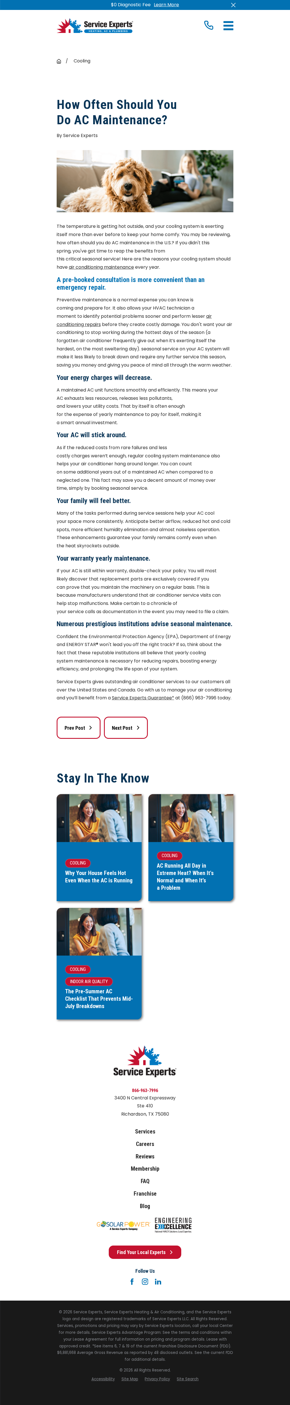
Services (145, 1131)
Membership (145, 1169)
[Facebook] (132, 1281)
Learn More (166, 4)
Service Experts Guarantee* (143, 698)
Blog (145, 1206)
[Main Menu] (228, 26)
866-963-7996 (145, 1090)
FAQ (145, 1181)
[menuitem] (103, 1379)
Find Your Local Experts (141, 1252)
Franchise (145, 1194)
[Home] (95, 25)
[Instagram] (145, 1281)
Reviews (145, 1156)
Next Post (122, 728)
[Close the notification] (233, 5)
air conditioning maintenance (101, 267)
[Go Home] (59, 61)
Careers (145, 1144)
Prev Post (75, 728)
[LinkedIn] (158, 1281)
